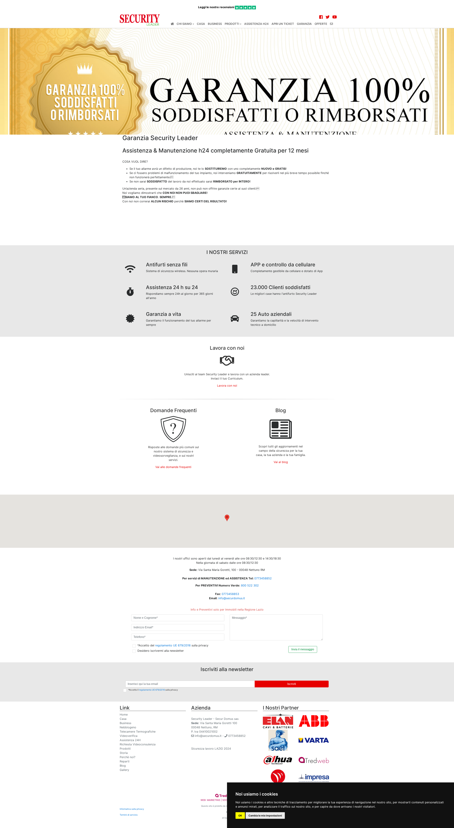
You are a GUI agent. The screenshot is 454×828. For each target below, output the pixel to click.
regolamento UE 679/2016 (173, 645)
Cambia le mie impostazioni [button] (265, 815)
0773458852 (263, 578)
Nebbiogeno (128, 727)
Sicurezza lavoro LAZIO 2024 (211, 748)
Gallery (124, 770)
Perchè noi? (127, 757)
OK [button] (240, 815)
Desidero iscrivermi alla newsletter (160, 650)
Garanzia (304, 24)
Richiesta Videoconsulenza (138, 744)
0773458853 (230, 594)
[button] (227, 518)
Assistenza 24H (130, 740)
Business (215, 24)
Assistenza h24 (256, 24)
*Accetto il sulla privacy (153, 689)
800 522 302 (250, 585)
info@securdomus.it (231, 598)
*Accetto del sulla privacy (172, 645)
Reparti (124, 761)
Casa (201, 24)
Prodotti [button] (232, 24)
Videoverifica (128, 736)
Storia (124, 753)
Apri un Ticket (283, 24)
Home (124, 714)
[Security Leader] (140, 20)
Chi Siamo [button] (184, 24)
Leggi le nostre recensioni (216, 7)
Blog (123, 765)
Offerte (321, 24)
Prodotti (125, 748)
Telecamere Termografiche (138, 731)
